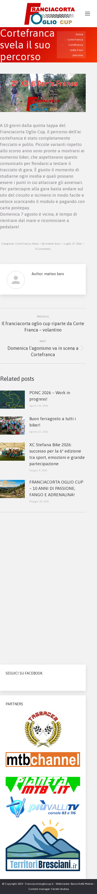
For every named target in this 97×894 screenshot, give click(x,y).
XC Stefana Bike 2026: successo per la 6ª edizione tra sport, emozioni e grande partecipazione (57, 454)
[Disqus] (43, 586)
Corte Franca (23, 243)
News (35, 243)
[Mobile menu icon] (87, 13)
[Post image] (12, 400)
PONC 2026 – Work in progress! (49, 395)
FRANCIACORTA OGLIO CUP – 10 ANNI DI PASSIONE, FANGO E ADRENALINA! (56, 488)
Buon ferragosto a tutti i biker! (52, 421)
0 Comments (43, 248)
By (51, 243)
